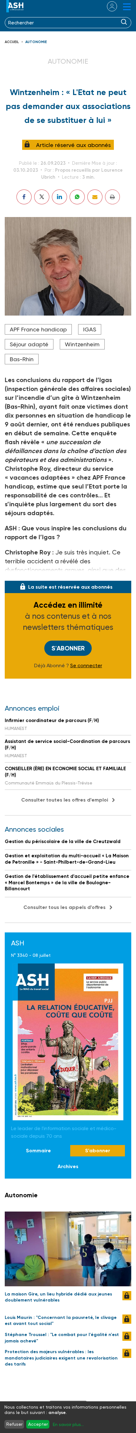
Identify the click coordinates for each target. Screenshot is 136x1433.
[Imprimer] (112, 196)
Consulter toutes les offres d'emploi (64, 800)
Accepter (38, 1424)
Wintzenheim (82, 344)
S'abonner (68, 648)
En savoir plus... (68, 1424)
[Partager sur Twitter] (41, 196)
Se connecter (86, 666)
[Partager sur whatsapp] (77, 196)
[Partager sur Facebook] (24, 196)
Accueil (12, 42)
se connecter (108, 6)
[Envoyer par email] (94, 196)
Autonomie (36, 42)
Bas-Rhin (22, 359)
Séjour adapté (29, 344)
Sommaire (38, 1151)
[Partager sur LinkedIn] (59, 196)
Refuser (14, 1424)
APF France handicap (38, 329)
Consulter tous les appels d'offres (64, 907)
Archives (68, 1166)
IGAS (89, 329)
